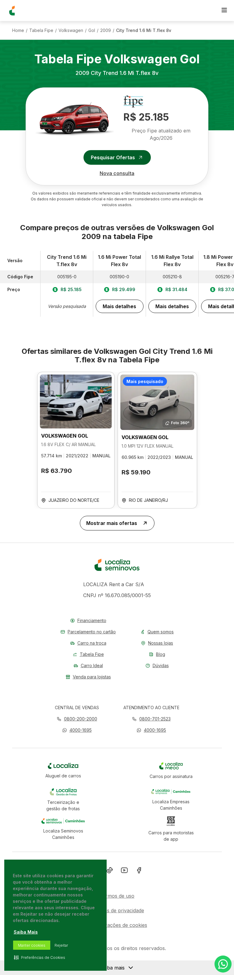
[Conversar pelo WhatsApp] (223, 964)
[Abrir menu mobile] (224, 10)
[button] (77, 730)
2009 (105, 30)
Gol (91, 30)
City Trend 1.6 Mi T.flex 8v (143, 30)
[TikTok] (109, 871)
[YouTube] (124, 871)
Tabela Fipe (41, 30)
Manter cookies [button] (31, 945)
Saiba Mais (26, 932)
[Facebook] (139, 871)
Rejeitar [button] (61, 945)
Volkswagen (70, 30)
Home (18, 30)
